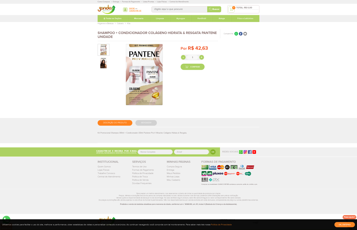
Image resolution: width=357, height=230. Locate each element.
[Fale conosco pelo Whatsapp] (241, 151)
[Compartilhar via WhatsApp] (236, 34)
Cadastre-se (135, 11)
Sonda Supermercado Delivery (107, 9)
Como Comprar (104, 2)
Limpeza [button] (160, 18)
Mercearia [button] (138, 18)
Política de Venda (140, 180)
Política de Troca (140, 176)
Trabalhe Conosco (106, 173)
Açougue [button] (180, 18)
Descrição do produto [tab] (115, 123)
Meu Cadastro (173, 180)
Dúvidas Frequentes (141, 183)
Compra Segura (174, 166)
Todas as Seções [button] (113, 18)
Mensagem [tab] (146, 123)
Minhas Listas (173, 176)
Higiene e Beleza (106, 23)
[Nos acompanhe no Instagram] (245, 151)
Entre (132, 8)
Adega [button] (222, 18)
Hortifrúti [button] (201, 18)
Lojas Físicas (103, 170)
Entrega (170, 170)
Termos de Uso (139, 166)
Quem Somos (104, 166)
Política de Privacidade (142, 173)
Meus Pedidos (173, 173)
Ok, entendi (345, 224)
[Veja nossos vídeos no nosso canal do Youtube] (254, 151)
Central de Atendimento (109, 176)
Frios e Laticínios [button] (245, 18)
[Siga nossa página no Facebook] (250, 151)
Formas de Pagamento (143, 170)
